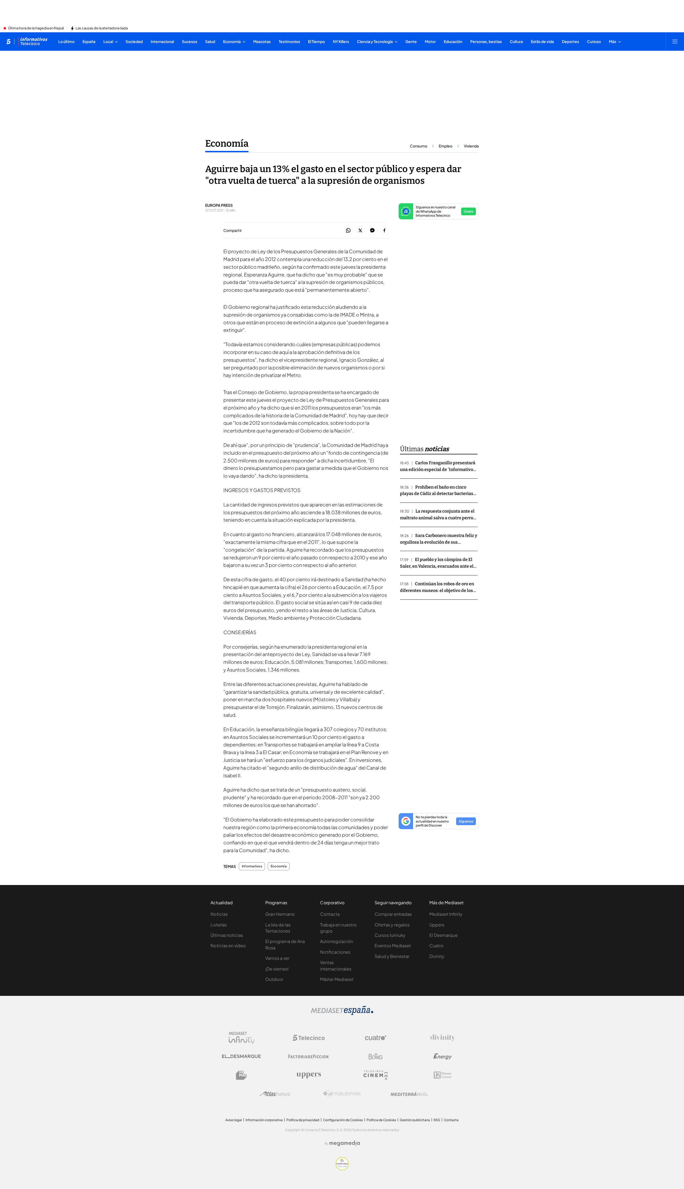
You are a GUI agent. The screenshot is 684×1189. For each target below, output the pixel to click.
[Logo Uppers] (308, 1075)
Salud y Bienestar (392, 956)
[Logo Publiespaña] (342, 1094)
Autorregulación (336, 941)
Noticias (219, 914)
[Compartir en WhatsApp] (348, 231)
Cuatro (436, 945)
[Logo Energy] (442, 1056)
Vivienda (471, 145)
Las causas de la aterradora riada (102, 28)
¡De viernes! (277, 969)
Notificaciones (335, 952)
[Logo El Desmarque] (241, 1056)
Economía (226, 143)
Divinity (436, 956)
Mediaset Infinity (446, 914)
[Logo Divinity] (442, 1037)
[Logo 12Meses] (443, 1075)
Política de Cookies (381, 1120)
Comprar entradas (393, 914)
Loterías (219, 924)
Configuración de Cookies (343, 1120)
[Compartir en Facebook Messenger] (372, 231)
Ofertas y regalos (392, 924)
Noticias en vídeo (228, 945)
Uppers (436, 924)
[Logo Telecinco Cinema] (375, 1075)
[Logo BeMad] (241, 1075)
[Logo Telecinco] (309, 1037)
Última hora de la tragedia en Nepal (36, 28)
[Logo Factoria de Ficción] (308, 1056)
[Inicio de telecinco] (8, 41)
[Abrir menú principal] (675, 41)
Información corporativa (264, 1120)
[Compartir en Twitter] (360, 231)
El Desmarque (443, 935)
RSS (437, 1120)
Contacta (330, 914)
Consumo (418, 145)
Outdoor (274, 979)
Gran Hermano (280, 914)
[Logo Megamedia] (344, 1143)
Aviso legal (234, 1120)
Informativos (252, 866)
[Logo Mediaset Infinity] (241, 1037)
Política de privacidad (302, 1120)
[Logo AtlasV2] (275, 1093)
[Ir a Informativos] (33, 41)
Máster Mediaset (336, 979)
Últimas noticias (227, 935)
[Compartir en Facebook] (384, 231)
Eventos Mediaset (393, 945)
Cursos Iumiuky (390, 935)
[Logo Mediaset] (342, 1013)
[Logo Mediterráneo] (409, 1094)
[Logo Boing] (375, 1056)
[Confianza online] (342, 1169)
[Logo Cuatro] (375, 1037)
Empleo (445, 145)
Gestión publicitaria (415, 1120)
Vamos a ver (277, 958)
